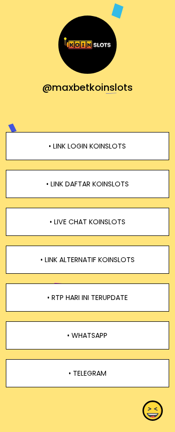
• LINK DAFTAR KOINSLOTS (87, 184)
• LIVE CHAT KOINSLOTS (87, 222)
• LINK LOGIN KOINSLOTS (87, 146)
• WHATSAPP (87, 335)
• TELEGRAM (87, 373)
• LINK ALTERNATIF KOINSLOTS (87, 260)
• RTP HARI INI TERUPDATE (87, 297)
